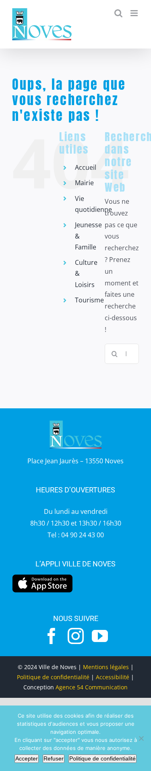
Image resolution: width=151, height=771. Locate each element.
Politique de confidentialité (53, 677)
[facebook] (51, 636)
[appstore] (42, 576)
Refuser (53, 758)
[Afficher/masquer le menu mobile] (134, 13)
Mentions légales (106, 667)
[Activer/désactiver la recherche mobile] (118, 13)
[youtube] (100, 636)
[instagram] (76, 636)
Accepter (26, 758)
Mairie (84, 182)
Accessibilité (112, 677)
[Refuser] (141, 738)
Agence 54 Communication (92, 687)
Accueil (85, 167)
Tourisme (89, 300)
